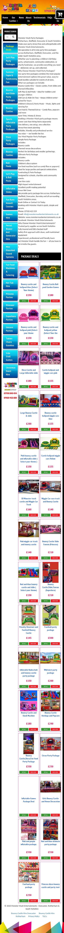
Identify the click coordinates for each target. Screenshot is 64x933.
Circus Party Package (50, 755)
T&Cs (44, 916)
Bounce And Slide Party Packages (10, 95)
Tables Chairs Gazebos (10, 342)
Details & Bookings (28, 300)
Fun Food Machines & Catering (10, 269)
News (21, 17)
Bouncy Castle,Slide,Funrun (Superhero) (50, 587)
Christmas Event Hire (10, 371)
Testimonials (39, 17)
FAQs (49, 17)
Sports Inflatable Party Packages (10, 124)
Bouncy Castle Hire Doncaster (23, 913)
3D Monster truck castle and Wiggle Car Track (28, 501)
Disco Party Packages (10, 140)
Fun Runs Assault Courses (10, 203)
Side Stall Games (9, 356)
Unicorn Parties (9, 329)
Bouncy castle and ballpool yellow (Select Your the (50, 330)
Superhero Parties (11, 318)
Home (5, 17)
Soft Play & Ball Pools (10, 177)
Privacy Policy (33, 916)
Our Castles (12, 19)
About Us (28, 19)
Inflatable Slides (10, 190)
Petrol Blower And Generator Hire (11, 232)
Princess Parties (10, 295)
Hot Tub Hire (9, 284)
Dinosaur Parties (10, 306)
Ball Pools (8, 164)
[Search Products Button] (13, 37)
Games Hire (9, 216)
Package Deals (10, 48)
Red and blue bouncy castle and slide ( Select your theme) (28, 587)
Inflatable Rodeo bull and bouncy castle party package (29, 672)
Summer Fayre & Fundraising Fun (11, 77)
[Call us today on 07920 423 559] (52, 11)
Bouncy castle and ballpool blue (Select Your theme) (29, 287)
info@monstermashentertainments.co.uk (41, 214)
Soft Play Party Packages (10, 61)
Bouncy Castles (9, 109)
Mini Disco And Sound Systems (10, 252)
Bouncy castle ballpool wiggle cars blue (50, 415)
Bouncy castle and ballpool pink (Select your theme (28, 330)
